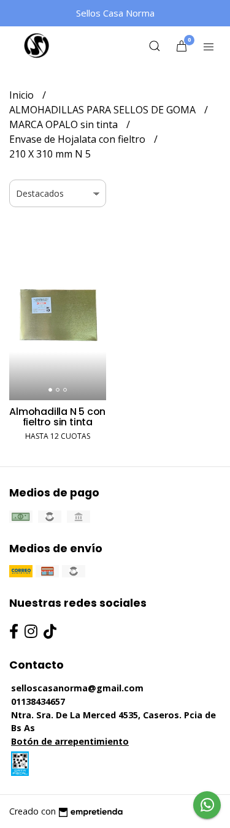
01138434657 (38, 701)
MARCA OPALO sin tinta (64, 124)
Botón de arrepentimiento (70, 741)
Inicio (22, 95)
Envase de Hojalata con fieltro (78, 139)
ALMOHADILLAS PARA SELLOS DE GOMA (103, 109)
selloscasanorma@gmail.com (77, 688)
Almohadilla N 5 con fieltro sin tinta (57, 417)
